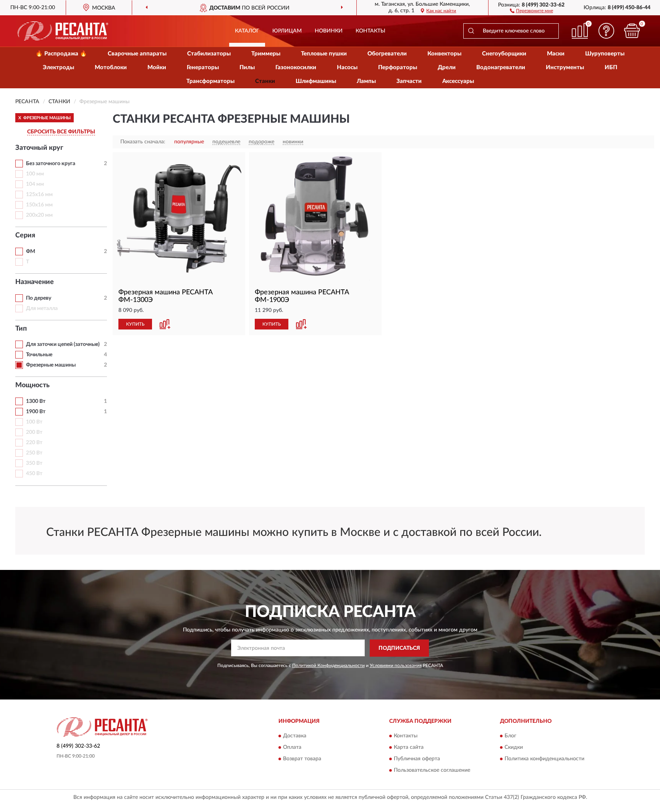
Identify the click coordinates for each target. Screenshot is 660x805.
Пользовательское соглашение (432, 770)
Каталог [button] (247, 31)
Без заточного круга (50, 163)
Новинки (329, 31)
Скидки (514, 747)
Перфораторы (397, 67)
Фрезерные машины (51, 365)
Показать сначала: (142, 141)
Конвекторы (444, 54)
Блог (510, 736)
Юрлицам (287, 31)
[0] (632, 31)
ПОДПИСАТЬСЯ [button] (399, 648)
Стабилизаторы (209, 54)
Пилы (247, 67)
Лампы (366, 81)
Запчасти (409, 81)
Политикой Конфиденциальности (328, 665)
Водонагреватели (500, 67)
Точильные (39, 354)
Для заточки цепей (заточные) (63, 344)
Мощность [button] (32, 385)
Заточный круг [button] (39, 147)
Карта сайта (409, 747)
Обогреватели (387, 54)
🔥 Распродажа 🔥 (61, 54)
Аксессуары (458, 81)
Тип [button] (21, 328)
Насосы (347, 67)
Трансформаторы (210, 81)
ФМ (30, 251)
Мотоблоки (111, 67)
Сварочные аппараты (137, 54)
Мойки (156, 67)
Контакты (370, 31)
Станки (265, 81)
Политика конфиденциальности (544, 759)
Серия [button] (25, 235)
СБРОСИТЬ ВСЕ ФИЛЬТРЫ (61, 132)
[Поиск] (471, 31)
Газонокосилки (295, 67)
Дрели (447, 67)
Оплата (292, 747)
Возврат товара (302, 759)
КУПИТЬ (135, 324)
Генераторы (203, 67)
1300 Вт (35, 401)
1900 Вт (35, 411)
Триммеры (265, 54)
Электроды (58, 67)
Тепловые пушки (324, 54)
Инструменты (565, 67)
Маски (556, 54)
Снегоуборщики (504, 54)
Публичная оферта (417, 759)
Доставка (294, 736)
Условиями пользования (396, 665)
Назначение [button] (34, 282)
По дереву (38, 298)
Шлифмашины (316, 81)
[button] (531, 10)
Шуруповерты (604, 54)
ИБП (611, 67)
